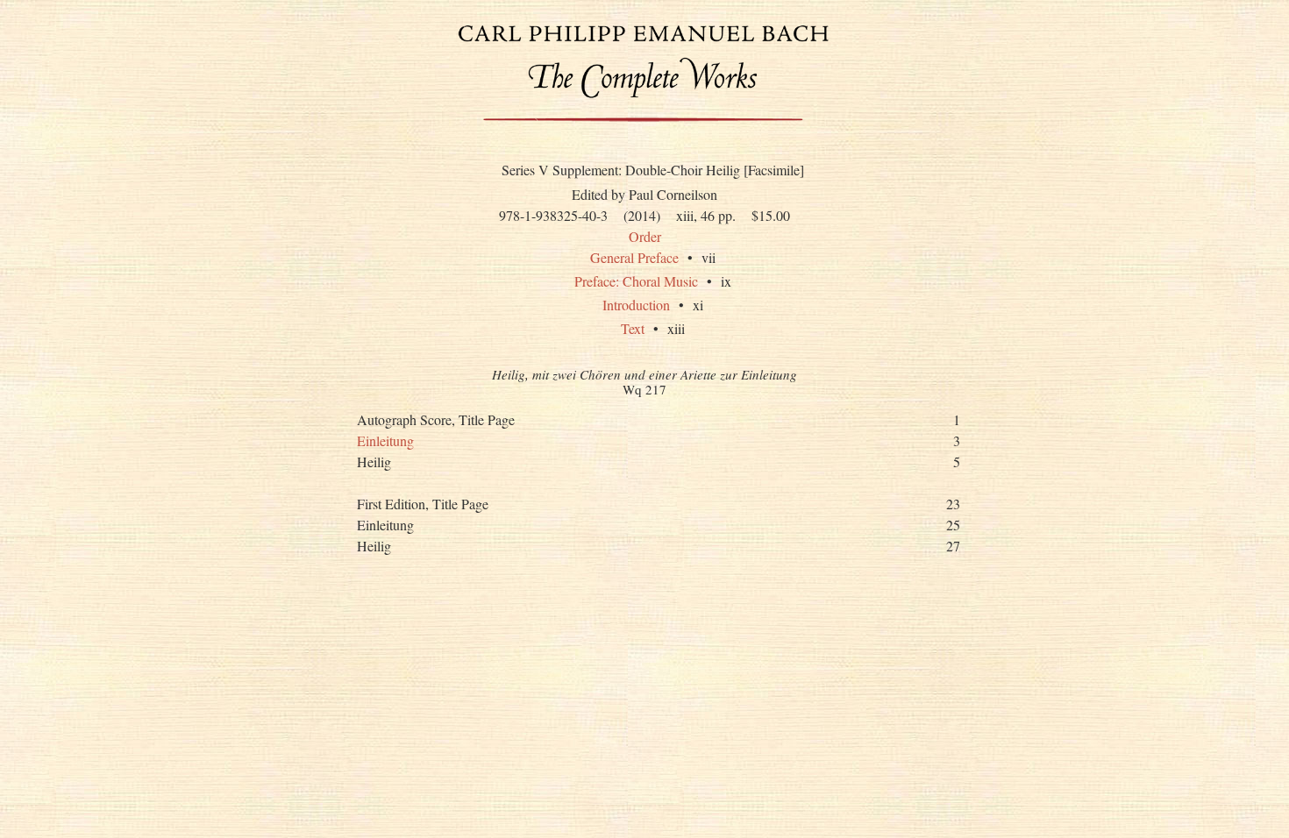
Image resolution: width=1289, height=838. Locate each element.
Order (645, 236)
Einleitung (385, 440)
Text (632, 328)
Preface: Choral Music (636, 281)
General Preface (634, 257)
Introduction (636, 304)
